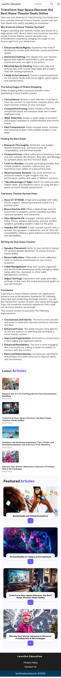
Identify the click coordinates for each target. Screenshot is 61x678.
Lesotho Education (11, 4)
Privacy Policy (31, 662)
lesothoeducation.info (26, 673)
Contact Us (31, 666)
